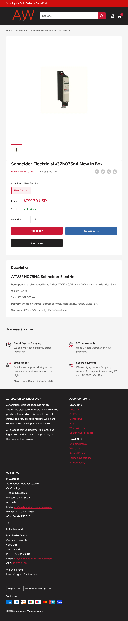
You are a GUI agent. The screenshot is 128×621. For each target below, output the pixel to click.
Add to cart (37, 230)
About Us (74, 409)
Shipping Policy (78, 443)
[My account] (112, 16)
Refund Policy (77, 453)
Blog (71, 423)
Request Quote (91, 231)
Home (9, 30)
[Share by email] (115, 171)
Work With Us (77, 428)
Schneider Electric (22, 171)
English (11, 588)
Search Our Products (81, 432)
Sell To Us (74, 414)
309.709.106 (19, 563)
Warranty (74, 448)
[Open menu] (7, 16)
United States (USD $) (35, 588)
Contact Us (75, 418)
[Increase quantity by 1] (43, 219)
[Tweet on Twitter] (109, 171)
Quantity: (16, 219)
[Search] (102, 15)
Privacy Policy (77, 462)
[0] (119, 16)
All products (21, 30)
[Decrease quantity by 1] (27, 219)
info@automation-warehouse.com (33, 506)
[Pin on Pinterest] (103, 171)
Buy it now (37, 242)
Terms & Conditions (80, 457)
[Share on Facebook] (97, 171)
